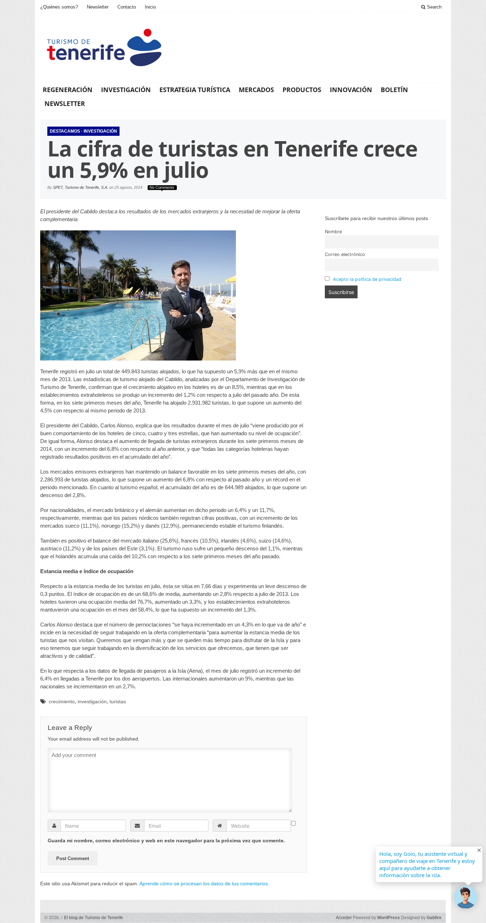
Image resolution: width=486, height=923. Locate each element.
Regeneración (68, 89)
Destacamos (65, 131)
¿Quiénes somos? (59, 7)
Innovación (351, 89)
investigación (92, 701)
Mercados (256, 89)
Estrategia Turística (194, 89)
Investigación (126, 89)
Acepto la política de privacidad (367, 279)
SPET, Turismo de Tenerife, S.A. (80, 187)
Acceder (344, 917)
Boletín (394, 89)
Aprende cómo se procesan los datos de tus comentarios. (204, 883)
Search (434, 7)
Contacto (126, 7)
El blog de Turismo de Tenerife (92, 917)
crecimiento (62, 701)
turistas (118, 701)
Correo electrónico (345, 254)
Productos (301, 89)
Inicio (150, 7)
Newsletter (98, 7)
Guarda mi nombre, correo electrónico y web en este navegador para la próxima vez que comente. (166, 840)
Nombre (333, 231)
